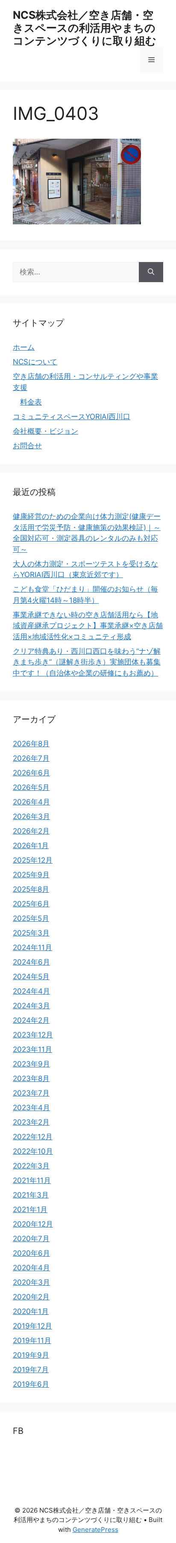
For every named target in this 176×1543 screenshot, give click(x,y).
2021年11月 (32, 1180)
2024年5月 (31, 976)
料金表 (31, 402)
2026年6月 (31, 773)
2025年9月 (31, 874)
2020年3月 (31, 1282)
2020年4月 (31, 1267)
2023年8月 (31, 1078)
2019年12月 (32, 1326)
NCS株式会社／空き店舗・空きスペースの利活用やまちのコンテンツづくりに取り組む (84, 28)
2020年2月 (31, 1297)
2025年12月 (33, 860)
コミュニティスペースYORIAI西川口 (71, 416)
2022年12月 (33, 1136)
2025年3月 (31, 933)
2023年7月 (31, 1093)
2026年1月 (31, 845)
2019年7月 (31, 1369)
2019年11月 (32, 1340)
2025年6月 (31, 904)
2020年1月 (31, 1311)
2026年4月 (31, 802)
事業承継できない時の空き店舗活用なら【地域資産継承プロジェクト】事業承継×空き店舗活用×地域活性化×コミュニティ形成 (88, 626)
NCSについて (35, 361)
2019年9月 (31, 1355)
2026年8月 (31, 743)
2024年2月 (31, 1020)
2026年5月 (31, 787)
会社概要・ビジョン (45, 431)
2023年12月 (33, 1035)
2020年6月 (31, 1253)
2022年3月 (31, 1166)
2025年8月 (31, 889)
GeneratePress (95, 1529)
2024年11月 (32, 947)
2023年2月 (31, 1122)
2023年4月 (31, 1107)
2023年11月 (32, 1049)
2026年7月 (31, 758)
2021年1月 (30, 1209)
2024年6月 (31, 962)
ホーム (24, 347)
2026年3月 (31, 816)
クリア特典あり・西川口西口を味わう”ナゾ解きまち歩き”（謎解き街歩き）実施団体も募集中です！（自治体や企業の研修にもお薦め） (87, 662)
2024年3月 (31, 1005)
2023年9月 (31, 1064)
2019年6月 (31, 1384)
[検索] (151, 272)
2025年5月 (31, 918)
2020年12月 (33, 1224)
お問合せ (27, 445)
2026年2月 (31, 831)
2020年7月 (31, 1238)
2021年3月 (31, 1195)
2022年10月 (33, 1151)
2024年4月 (31, 991)
